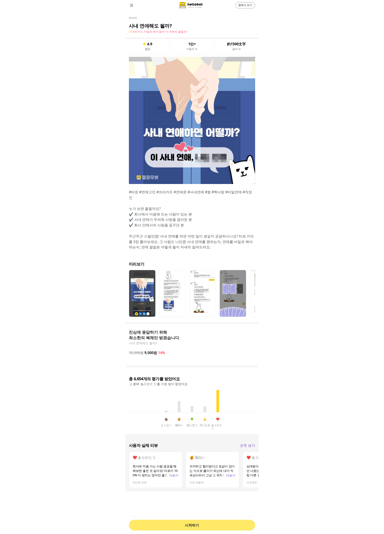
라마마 (133, 18)
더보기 (173, 475)
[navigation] (138, 5)
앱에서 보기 (245, 5)
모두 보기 (247, 445)
